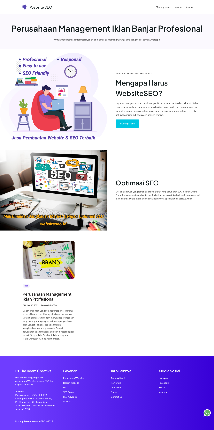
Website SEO (41, 7)
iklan (26, 285)
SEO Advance (70, 396)
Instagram (164, 378)
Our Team (116, 387)
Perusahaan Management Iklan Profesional (47, 296)
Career (114, 392)
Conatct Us (116, 396)
